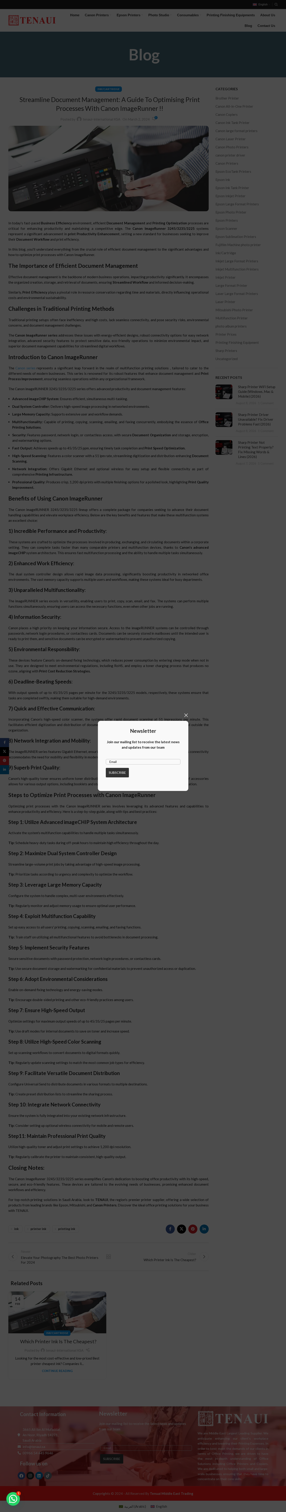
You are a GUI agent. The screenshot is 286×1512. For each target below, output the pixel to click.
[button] (13, 1499)
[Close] (186, 715)
